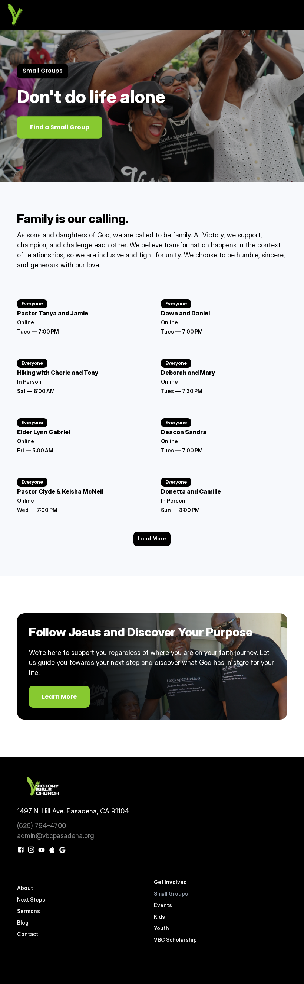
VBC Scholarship (175, 939)
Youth (161, 928)
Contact (27, 934)
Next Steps (31, 899)
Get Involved (171, 882)
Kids (159, 916)
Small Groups (171, 893)
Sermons (28, 911)
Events (163, 905)
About (25, 888)
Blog (23, 922)
